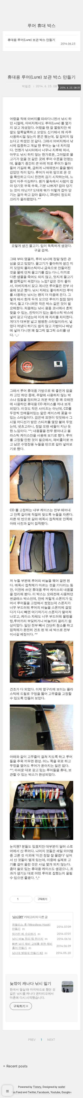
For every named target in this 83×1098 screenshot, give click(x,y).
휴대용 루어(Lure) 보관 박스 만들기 (31, 39)
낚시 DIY (18, 917)
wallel (61, 1086)
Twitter (32, 1092)
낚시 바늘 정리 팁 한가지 (27, 938)
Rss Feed (16, 1092)
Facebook (43, 1092)
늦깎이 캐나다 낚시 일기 (30, 983)
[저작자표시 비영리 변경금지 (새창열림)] (56, 899)
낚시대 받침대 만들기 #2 (27, 953)
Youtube (55, 1092)
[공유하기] (22, 899)
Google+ (67, 1092)
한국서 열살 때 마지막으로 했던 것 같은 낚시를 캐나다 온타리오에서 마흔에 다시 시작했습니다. (32, 993)
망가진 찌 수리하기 (24, 933)
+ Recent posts (15, 1066)
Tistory (37, 1086)
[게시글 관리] (27, 899)
